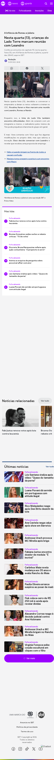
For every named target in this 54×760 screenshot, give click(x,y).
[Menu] (51, 3)
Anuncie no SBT (27, 722)
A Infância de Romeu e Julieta (19, 33)
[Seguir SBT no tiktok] (27, 749)
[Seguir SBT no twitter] (34, 749)
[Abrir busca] (45, 3)
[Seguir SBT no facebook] (13, 749)
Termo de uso (27, 731)
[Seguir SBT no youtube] (41, 749)
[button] (20, 423)
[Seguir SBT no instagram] (20, 749)
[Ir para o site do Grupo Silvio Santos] (22, 715)
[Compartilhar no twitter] (42, 68)
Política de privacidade (27, 727)
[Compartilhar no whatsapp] (11, 68)
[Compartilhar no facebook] (27, 68)
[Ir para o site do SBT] (41, 715)
